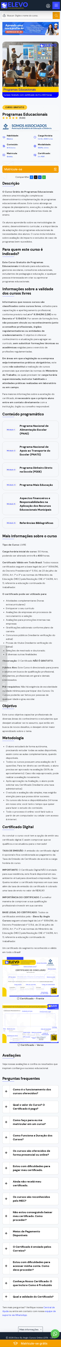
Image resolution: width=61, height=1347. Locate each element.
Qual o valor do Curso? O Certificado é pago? (29, 1106)
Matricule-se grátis (34, 1343)
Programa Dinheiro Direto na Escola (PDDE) (29, 469)
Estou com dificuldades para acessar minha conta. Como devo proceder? (31, 1266)
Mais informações (29, 1329)
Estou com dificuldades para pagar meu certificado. (31, 1168)
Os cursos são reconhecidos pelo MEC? (31, 1199)
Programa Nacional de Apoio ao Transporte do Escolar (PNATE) (28, 450)
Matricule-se (13, 169)
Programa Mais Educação (30, 485)
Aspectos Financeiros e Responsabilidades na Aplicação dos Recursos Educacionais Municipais (29, 503)
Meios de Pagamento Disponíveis (26, 1233)
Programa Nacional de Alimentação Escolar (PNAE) (28, 429)
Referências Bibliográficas (30, 523)
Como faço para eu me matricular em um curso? (29, 1122)
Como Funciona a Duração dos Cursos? (32, 1137)
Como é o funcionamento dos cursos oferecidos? (32, 1091)
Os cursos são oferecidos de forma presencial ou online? (31, 1152)
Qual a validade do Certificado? (33, 1296)
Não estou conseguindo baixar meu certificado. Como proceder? (32, 1216)
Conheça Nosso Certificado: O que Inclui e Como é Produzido (32, 1283)
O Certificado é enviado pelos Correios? (32, 1248)
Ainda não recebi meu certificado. (27, 1183)
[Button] (56, 15)
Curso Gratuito (14, 107)
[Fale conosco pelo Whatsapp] (55, 1333)
